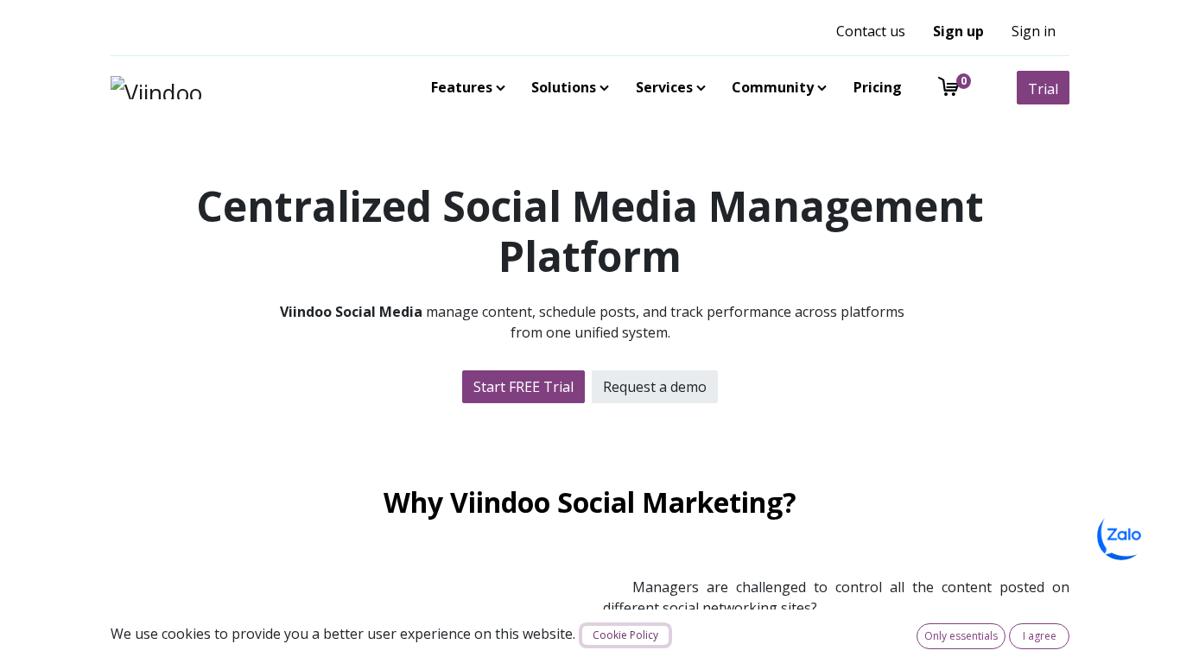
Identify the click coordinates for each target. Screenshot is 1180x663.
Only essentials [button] (961, 635)
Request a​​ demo (655, 386)
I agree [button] (1039, 635)
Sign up (958, 31)
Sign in (1034, 31)
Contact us (870, 31)
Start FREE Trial (523, 386)
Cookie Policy (625, 635)
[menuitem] (464, 87)
